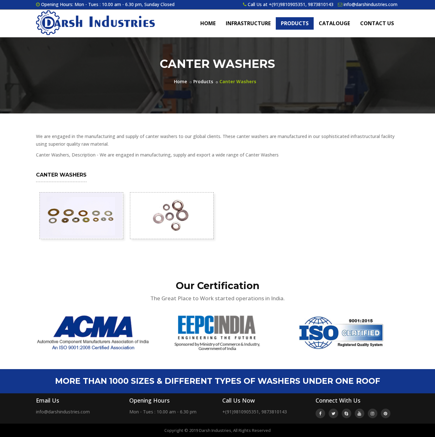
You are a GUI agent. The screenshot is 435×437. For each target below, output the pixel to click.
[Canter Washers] (81, 215)
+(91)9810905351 (287, 4)
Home (208, 23)
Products (295, 23)
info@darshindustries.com (370, 4)
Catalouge (334, 23)
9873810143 (320, 4)
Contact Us (377, 23)
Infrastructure (248, 23)
